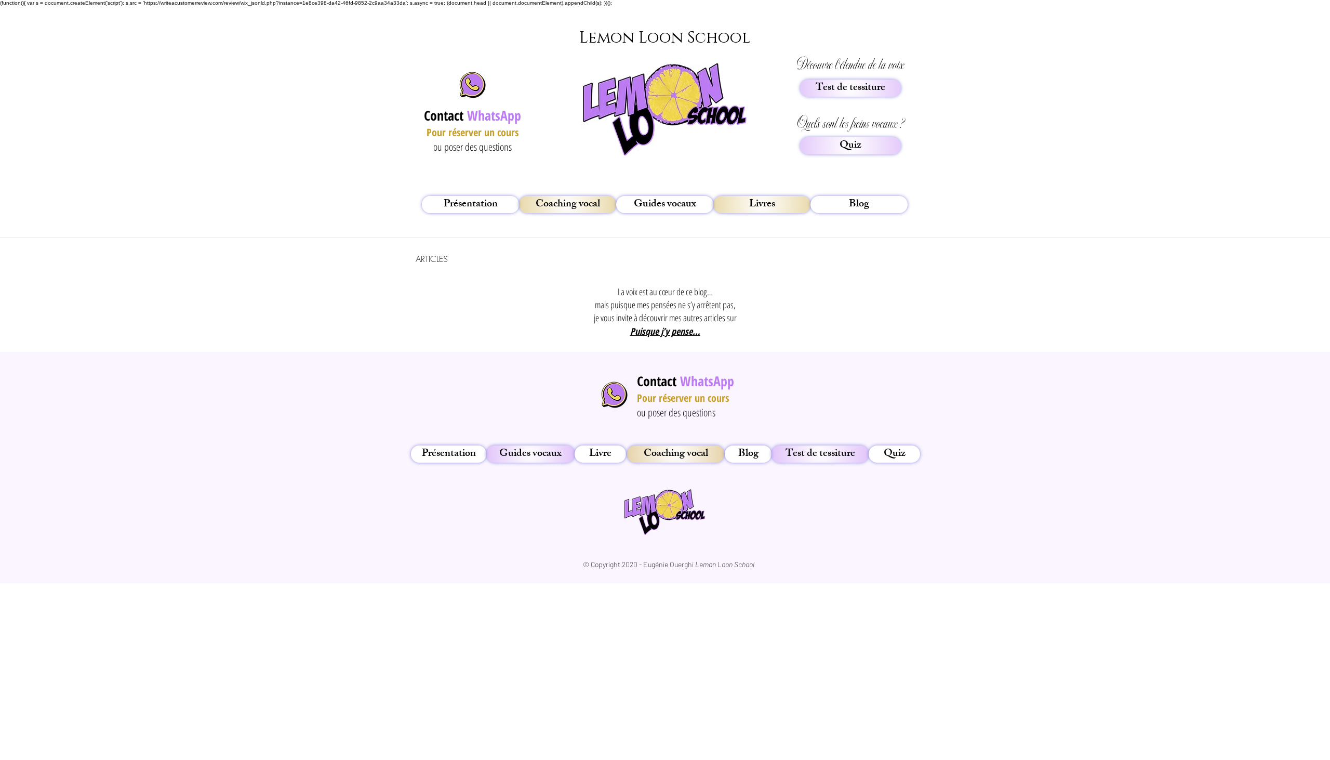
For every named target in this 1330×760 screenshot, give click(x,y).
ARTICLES (432, 259)
